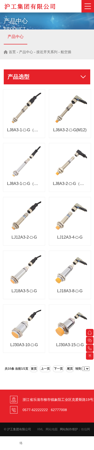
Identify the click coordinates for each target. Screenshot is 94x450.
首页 (12, 52)
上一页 (45, 368)
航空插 (66, 52)
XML (40, 429)
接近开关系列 (46, 52)
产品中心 (16, 36)
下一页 (58, 368)
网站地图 (52, 429)
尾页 (70, 368)
